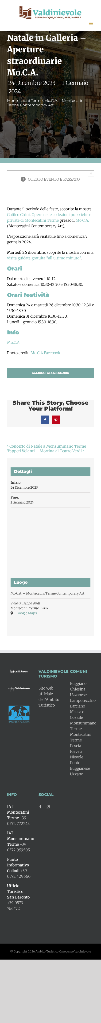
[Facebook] (40, 806)
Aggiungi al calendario (50, 373)
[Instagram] (48, 806)
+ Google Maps (25, 613)
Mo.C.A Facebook (45, 352)
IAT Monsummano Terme (20, 839)
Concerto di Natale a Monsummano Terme (47, 446)
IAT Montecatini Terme (18, 812)
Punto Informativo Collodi (18, 865)
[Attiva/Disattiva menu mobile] (91, 23)
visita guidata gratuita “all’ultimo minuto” (44, 258)
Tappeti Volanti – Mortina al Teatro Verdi (44, 451)
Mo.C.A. (82, 220)
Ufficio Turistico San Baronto (18, 891)
